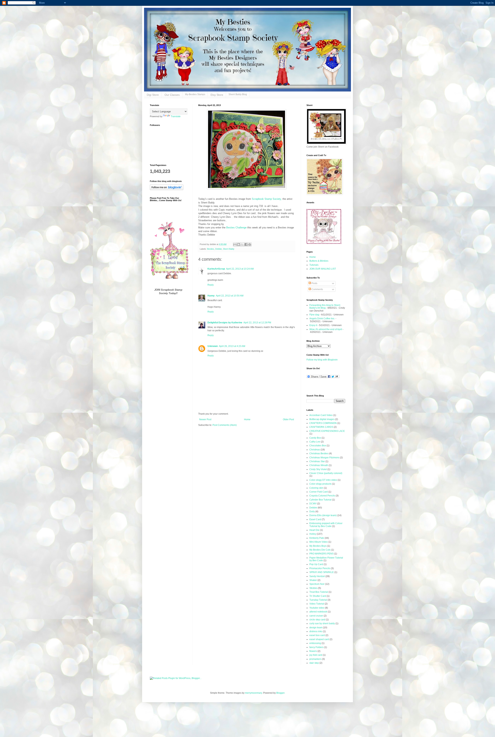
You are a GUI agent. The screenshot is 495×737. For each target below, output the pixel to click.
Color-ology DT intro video (323, 480)
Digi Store (153, 94)
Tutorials (313, 265)
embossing (315, 643)
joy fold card (315, 655)
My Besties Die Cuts (319, 549)
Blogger (280, 693)
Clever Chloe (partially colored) (325, 473)
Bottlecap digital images (322, 419)
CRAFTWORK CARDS (321, 427)
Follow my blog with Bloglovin (322, 359)
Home (247, 419)
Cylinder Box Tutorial (320, 499)
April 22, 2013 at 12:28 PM (257, 322)
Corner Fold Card (318, 491)
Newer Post (205, 419)
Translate (176, 116)
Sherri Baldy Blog (238, 94)
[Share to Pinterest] (250, 244)
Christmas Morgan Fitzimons (324, 457)
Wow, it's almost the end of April (325, 329)
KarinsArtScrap (216, 268)
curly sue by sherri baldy (322, 623)
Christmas (314, 449)
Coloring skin (316, 488)
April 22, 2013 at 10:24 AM (240, 268)
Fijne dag (314, 314)
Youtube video (316, 607)
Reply (210, 285)
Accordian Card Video (321, 415)
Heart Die (314, 530)
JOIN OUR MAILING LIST (322, 268)
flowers (313, 651)
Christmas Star (317, 461)
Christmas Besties (318, 453)
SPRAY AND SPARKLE (321, 572)
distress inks (315, 631)
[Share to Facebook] (246, 244)
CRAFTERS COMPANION (323, 423)
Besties (210, 249)
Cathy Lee (314, 441)
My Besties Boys (318, 546)
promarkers (315, 659)
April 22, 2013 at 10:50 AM (229, 295)
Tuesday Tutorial (318, 600)
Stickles (313, 588)
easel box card (317, 635)
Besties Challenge (236, 227)
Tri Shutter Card (317, 596)
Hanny (211, 295)
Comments (317, 289)
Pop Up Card (316, 564)
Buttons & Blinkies (318, 261)
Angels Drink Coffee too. (322, 318)
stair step (314, 663)
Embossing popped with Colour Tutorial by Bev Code (325, 524)
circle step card (317, 619)
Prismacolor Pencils (319, 568)
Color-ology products (320, 484)
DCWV (313, 503)
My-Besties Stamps (195, 94)
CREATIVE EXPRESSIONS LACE (327, 431)
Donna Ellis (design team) (323, 515)
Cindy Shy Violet (318, 469)
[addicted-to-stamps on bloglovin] (166, 189)
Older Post (288, 419)
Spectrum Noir (316, 584)
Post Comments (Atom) (225, 425)
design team (315, 627)
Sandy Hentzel (317, 576)
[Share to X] (242, 244)
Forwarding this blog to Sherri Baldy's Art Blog (324, 306)
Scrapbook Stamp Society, (267, 198)
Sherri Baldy (228, 249)
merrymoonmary (253, 693)
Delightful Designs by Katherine (224, 322)
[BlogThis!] (239, 244)
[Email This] (235, 244)
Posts (314, 283)
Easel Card (315, 519)
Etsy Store (217, 94)
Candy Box (315, 437)
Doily (312, 511)
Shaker (313, 580)
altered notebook (318, 611)
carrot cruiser (316, 615)
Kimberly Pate (316, 538)
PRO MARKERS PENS (321, 553)
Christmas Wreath (318, 465)
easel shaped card (319, 639)
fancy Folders (316, 647)
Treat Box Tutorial (318, 592)
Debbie (218, 249)
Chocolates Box (317, 445)
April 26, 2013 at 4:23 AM (232, 346)
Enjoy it (313, 325)
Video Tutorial (316, 603)
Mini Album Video (318, 542)
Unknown (212, 346)
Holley (312, 534)
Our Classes (172, 94)
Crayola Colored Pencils (322, 495)
